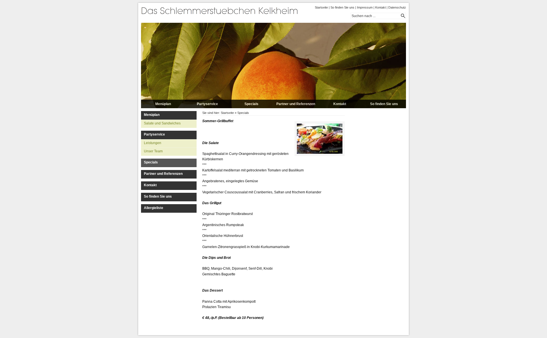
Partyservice (207, 104)
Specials (251, 104)
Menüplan (163, 104)
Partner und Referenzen (295, 104)
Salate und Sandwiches (162, 123)
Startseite (321, 7)
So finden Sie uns (342, 7)
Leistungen (152, 143)
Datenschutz (397, 7)
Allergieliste (153, 208)
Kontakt (380, 7)
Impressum (365, 7)
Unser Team (153, 151)
